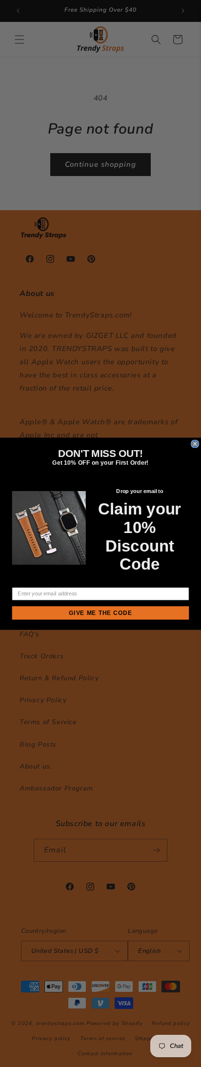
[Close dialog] (195, 443)
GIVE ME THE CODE (100, 613)
